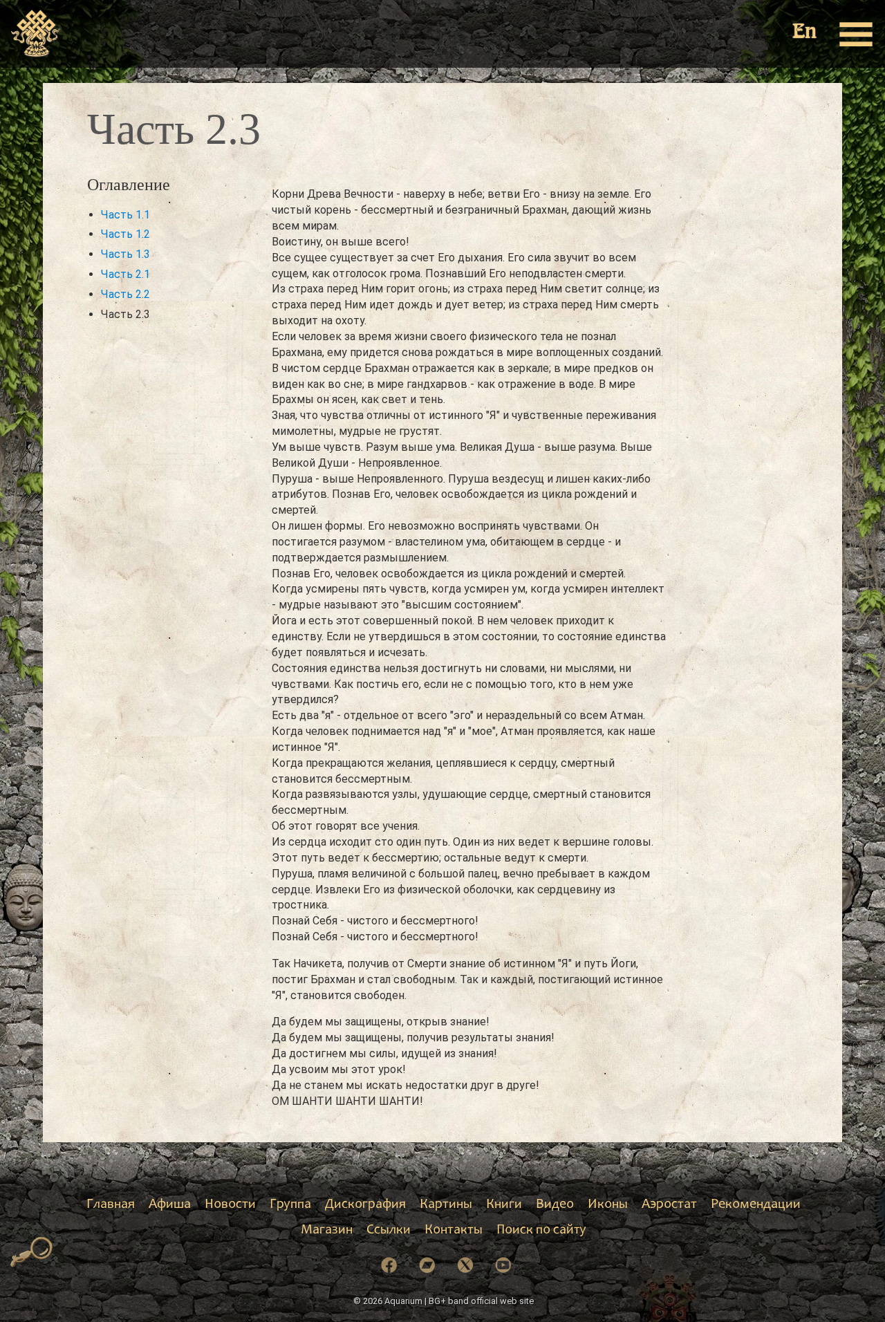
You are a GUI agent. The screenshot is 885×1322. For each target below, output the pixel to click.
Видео (555, 1205)
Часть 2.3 (125, 314)
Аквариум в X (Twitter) (465, 1265)
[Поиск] (31, 1252)
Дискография (365, 1205)
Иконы (608, 1205)
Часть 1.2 (125, 234)
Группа (290, 1205)
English (805, 32)
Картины (446, 1205)
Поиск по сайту (541, 1231)
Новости (230, 1205)
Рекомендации (756, 1205)
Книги (504, 1205)
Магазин (327, 1231)
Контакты (454, 1231)
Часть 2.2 (125, 294)
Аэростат (669, 1205)
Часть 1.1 (125, 214)
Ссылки (388, 1231)
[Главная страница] (36, 34)
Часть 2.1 (125, 274)
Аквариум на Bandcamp (427, 1265)
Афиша (170, 1205)
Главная (110, 1205)
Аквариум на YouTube (503, 1265)
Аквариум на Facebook (389, 1265)
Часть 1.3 (125, 254)
